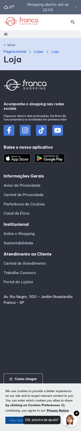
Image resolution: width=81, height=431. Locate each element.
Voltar (10, 45)
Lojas (38, 52)
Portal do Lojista (18, 282)
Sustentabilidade (18, 243)
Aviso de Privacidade (22, 185)
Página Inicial (15, 52)
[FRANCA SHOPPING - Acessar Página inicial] (21, 22)
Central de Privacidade (24, 194)
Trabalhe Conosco (20, 272)
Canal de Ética (16, 213)
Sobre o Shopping (19, 233)
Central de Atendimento (25, 263)
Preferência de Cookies (24, 204)
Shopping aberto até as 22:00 (52, 7)
